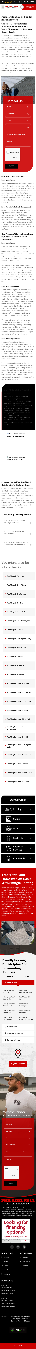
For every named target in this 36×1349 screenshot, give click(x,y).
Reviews (25, 1257)
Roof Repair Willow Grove (17, 665)
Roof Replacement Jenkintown (19, 755)
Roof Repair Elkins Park (16, 612)
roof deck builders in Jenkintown (14, 70)
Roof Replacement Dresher (17, 710)
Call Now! (18, 1346)
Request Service (18, 1064)
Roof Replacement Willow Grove (20, 773)
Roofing (10, 976)
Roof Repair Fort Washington (18, 621)
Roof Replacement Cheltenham (19, 701)
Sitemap (25, 1265)
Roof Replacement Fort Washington (16, 728)
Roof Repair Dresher (15, 603)
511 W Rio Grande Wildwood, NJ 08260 (8, 1302)
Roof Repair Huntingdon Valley (19, 639)
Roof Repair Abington (15, 576)
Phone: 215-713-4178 (7, 1293)
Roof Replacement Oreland (17, 764)
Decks (27, 976)
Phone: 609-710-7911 (8, 1306)
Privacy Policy (16, 1321)
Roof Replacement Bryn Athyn (19, 692)
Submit (11, 166)
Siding (6, 1265)
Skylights (7, 1274)
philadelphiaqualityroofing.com (20, 1316)
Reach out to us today (21, 500)
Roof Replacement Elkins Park (18, 719)
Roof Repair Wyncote (15, 674)
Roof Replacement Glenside (18, 737)
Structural (7, 1270)
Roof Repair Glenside (15, 630)
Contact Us (26, 1261)
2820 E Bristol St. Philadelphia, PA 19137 (8, 1289)
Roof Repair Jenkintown (16, 647)
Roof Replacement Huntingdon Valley (19, 746)
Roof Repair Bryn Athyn (16, 585)
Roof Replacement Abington (18, 683)
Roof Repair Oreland (15, 656)
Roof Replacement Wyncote (18, 782)
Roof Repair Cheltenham (16, 594)
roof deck (14, 183)
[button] (8, 2)
